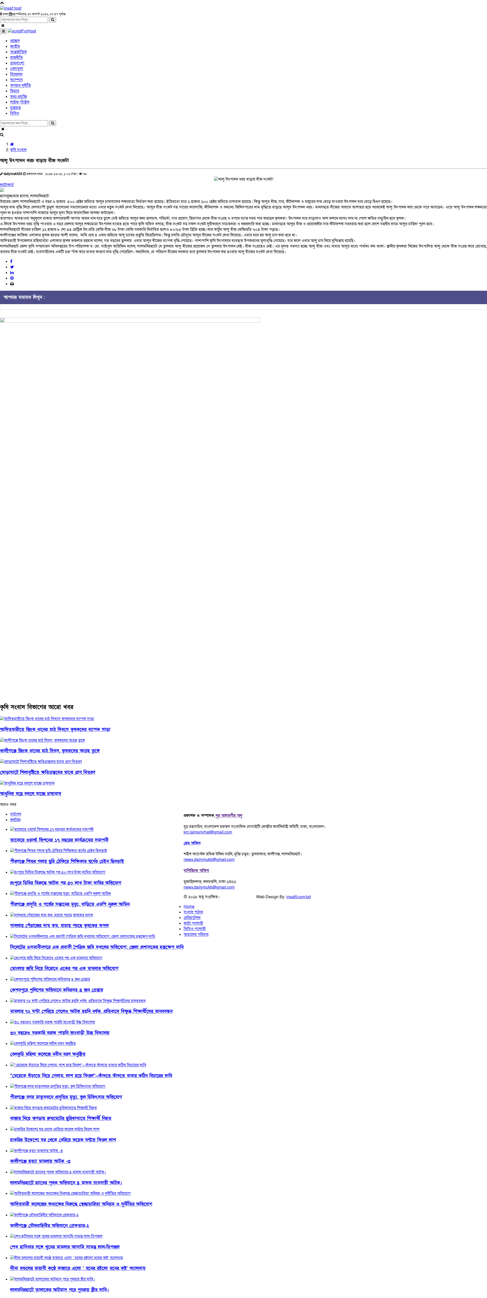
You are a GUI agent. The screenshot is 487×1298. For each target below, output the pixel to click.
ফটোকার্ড (7, 185)
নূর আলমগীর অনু (228, 815)
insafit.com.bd (298, 897)
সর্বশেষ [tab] (15, 814)
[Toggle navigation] (3, 31)
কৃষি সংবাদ (18, 150)
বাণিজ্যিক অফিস (196, 870)
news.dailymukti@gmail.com (209, 859)
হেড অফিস (192, 843)
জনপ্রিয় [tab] (15, 820)
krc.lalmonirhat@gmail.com (208, 832)
